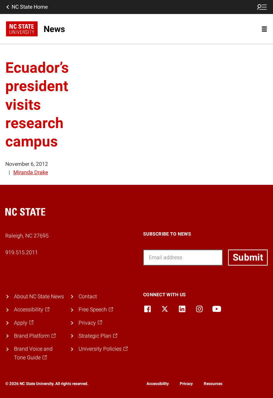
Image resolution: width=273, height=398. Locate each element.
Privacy (186, 383)
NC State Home (30, 7)
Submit (248, 257)
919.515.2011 (21, 252)
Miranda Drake (30, 172)
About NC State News (39, 296)
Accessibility (157, 383)
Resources (213, 383)
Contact (88, 296)
